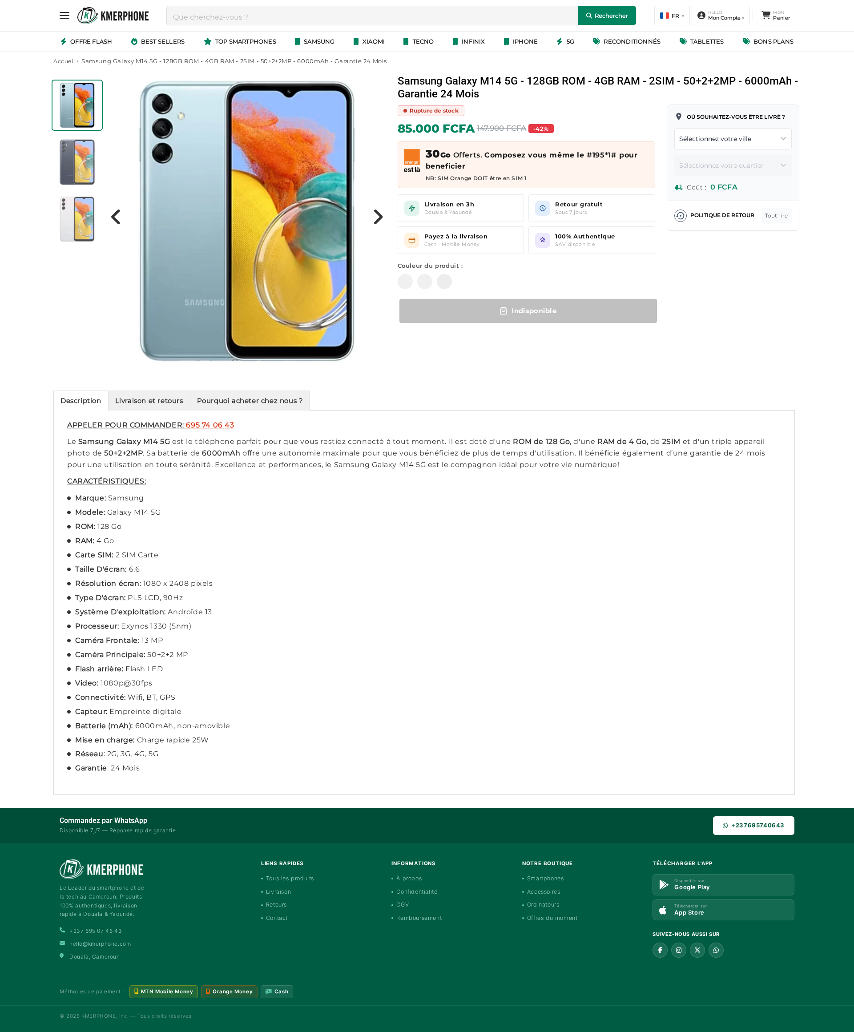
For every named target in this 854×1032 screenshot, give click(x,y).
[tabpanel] (78, 107)
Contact (277, 918)
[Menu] (64, 15)
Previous (116, 216)
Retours (276, 904)
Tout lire (776, 215)
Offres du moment (552, 918)
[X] (697, 950)
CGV (402, 904)
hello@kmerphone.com (100, 943)
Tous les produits (290, 878)
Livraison (278, 891)
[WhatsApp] (716, 950)
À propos (409, 878)
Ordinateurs (543, 904)
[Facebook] (660, 950)
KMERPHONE (98, 1016)
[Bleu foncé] (424, 281)
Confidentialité (416, 891)
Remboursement (419, 918)
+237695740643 (758, 825)
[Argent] (444, 281)
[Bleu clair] (405, 281)
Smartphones (545, 878)
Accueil (64, 61)
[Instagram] (678, 950)
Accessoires (543, 891)
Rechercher (611, 15)
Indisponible (532, 310)
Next (378, 216)
